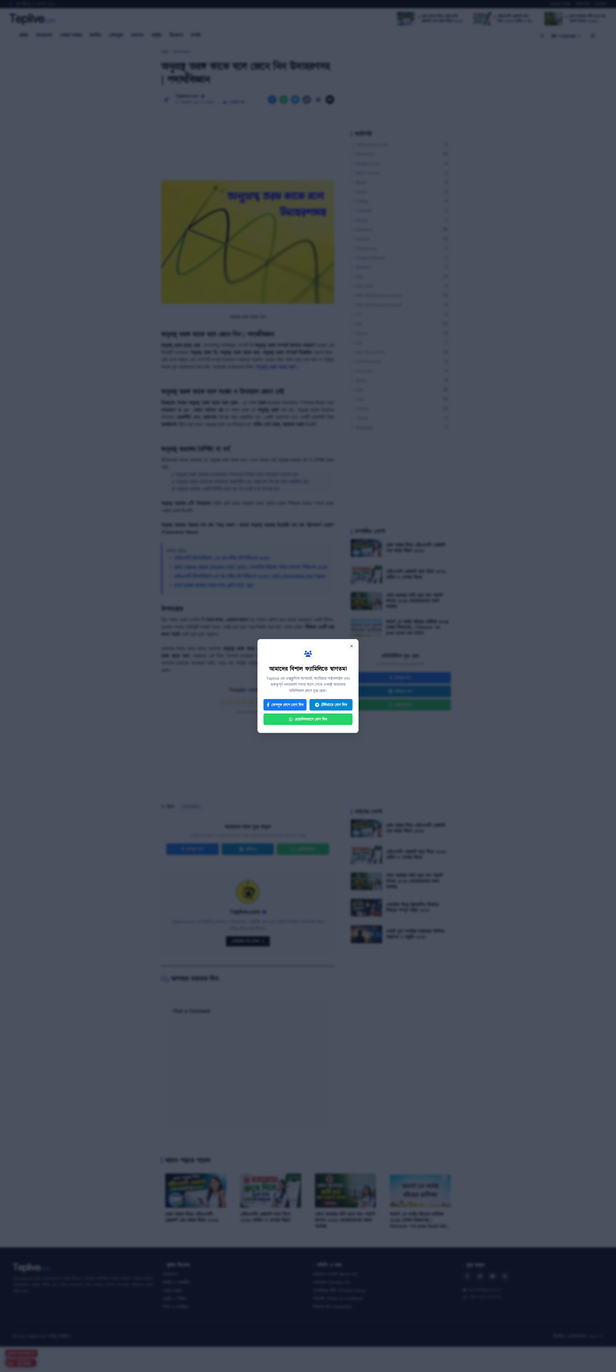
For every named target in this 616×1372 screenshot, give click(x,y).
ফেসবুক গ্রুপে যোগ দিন (287, 704)
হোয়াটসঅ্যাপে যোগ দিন (311, 719)
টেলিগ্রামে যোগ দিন (334, 704)
